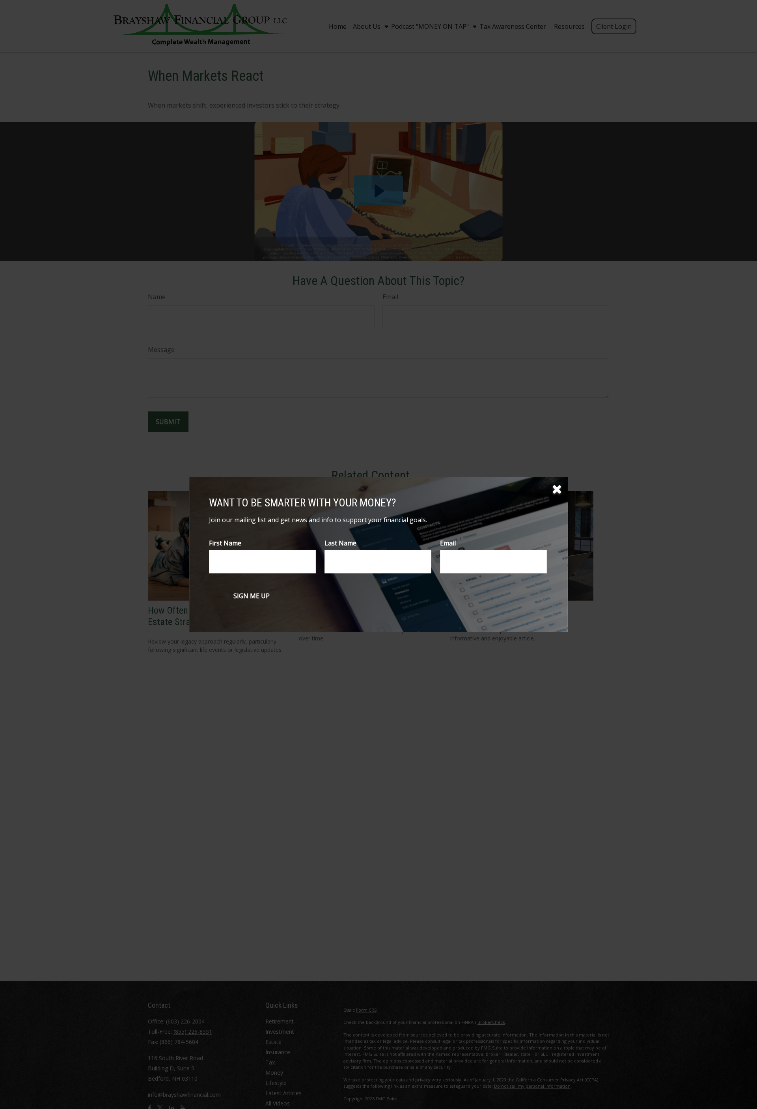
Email (448, 543)
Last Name (340, 543)
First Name (225, 543)
